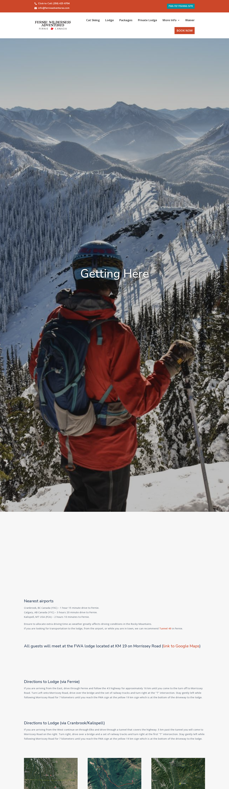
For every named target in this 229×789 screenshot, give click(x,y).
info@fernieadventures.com (53, 8)
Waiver (190, 20)
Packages (125, 20)
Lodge (109, 20)
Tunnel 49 (165, 628)
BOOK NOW (185, 30)
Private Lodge (147, 20)
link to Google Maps (181, 646)
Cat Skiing (93, 20)
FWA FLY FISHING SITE (181, 6)
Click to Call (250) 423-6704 (54, 3)
